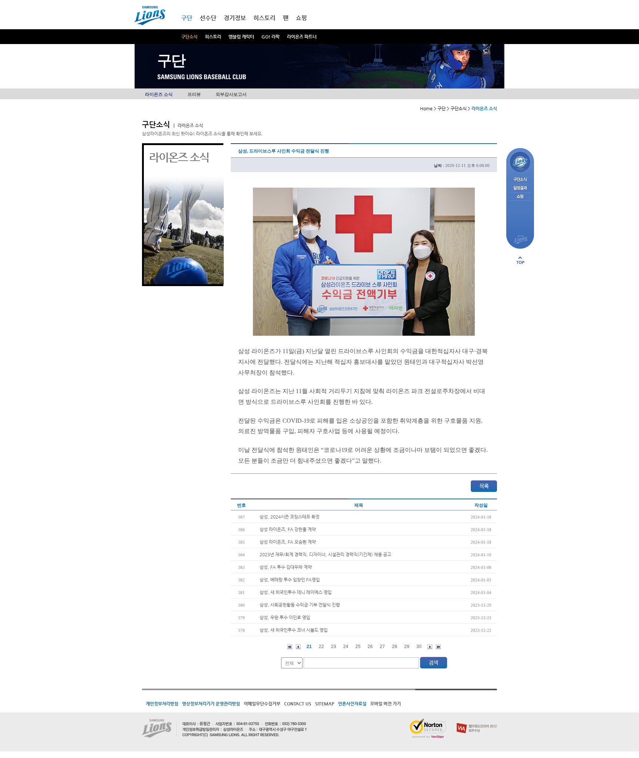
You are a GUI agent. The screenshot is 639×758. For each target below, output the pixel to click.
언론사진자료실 (352, 703)
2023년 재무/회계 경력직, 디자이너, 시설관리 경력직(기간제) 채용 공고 (325, 554)
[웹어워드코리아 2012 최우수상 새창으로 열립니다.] (477, 721)
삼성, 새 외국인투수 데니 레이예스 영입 (296, 592)
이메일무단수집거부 (262, 703)
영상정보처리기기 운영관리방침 (211, 703)
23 (333, 646)
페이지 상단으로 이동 (520, 260)
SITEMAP (324, 703)
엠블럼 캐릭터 (241, 36)
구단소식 (189, 36)
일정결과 (520, 188)
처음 (289, 647)
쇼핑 (301, 17)
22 (321, 646)
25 (358, 646)
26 (370, 646)
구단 (186, 17)
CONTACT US (297, 703)
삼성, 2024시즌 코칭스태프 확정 (290, 516)
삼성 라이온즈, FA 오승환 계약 (288, 541)
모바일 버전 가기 (385, 703)
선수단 (208, 17)
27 (382, 646)
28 (394, 646)
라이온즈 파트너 (302, 36)
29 (406, 646)
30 (419, 646)
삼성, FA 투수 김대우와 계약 (286, 567)
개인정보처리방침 (162, 703)
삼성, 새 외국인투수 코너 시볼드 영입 (294, 630)
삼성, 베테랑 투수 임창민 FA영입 (290, 579)
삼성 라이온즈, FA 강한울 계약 (288, 529)
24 (345, 646)
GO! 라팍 (270, 36)
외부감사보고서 (231, 94)
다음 (430, 647)
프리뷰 (194, 94)
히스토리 (213, 36)
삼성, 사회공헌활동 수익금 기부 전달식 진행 (300, 604)
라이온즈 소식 (159, 94)
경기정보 (235, 17)
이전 (298, 647)
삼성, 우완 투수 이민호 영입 (285, 617)
